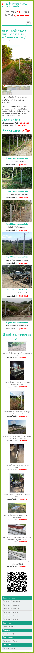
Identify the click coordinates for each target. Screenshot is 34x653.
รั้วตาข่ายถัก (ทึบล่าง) (9, 648)
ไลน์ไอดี (17, 15)
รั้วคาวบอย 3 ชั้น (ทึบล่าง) (10, 612)
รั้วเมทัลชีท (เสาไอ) (8, 634)
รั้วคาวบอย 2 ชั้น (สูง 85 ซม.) (11, 601)
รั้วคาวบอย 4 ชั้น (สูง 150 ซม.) (11, 608)
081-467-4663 (24, 123)
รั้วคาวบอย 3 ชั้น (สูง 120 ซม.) (11, 605)
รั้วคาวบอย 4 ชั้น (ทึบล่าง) (10, 616)
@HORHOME (21, 125)
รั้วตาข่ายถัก (7, 644)
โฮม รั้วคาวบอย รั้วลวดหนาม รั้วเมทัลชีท (14, 5)
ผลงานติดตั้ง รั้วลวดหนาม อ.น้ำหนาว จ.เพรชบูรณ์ (17, 354)
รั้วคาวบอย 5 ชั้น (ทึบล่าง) (10, 619)
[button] (17, 581)
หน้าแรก (4, 41)
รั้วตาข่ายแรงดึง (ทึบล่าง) (10, 641)
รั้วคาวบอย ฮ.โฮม (9, 598)
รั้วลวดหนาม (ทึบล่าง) (9, 626)
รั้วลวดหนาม (12, 41)
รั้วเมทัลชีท (6, 630)
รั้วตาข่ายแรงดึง (8, 637)
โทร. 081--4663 (17, 11)
